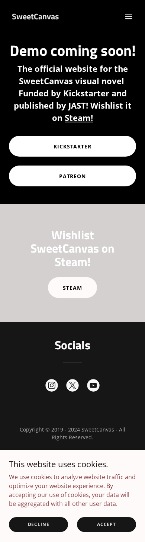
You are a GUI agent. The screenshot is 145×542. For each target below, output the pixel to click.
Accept (106, 524)
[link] (35, 17)
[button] (128, 16)
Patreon (72, 176)
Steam (72, 287)
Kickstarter (73, 146)
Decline (38, 524)
